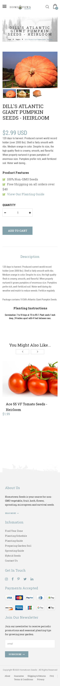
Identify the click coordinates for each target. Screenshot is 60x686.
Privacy (40, 679)
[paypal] (30, 602)
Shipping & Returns (37, 676)
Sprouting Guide (14, 550)
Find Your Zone (14, 530)
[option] (30, 70)
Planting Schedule (16, 535)
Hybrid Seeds (13, 555)
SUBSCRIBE (15, 654)
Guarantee (19, 676)
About (7, 676)
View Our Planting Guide (25, 194)
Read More (10, 513)
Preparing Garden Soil (18, 545)
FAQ (52, 676)
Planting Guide (14, 540)
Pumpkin (18, 39)
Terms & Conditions (23, 679)
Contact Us (11, 560)
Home (9, 39)
